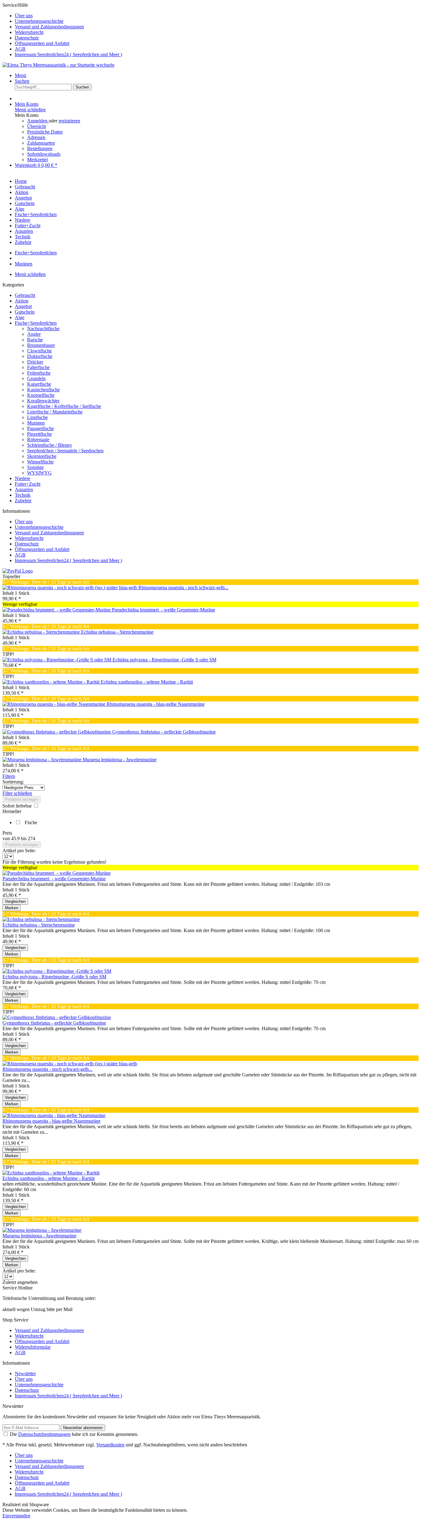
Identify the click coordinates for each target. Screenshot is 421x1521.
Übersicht (36, 126)
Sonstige (35, 467)
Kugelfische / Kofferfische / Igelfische (64, 406)
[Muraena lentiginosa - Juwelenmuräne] (42, 759)
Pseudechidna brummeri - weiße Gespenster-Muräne (163, 609)
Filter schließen (17, 793)
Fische (31, 822)
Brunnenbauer (41, 345)
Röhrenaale (38, 439)
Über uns (24, 15)
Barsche (35, 339)
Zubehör (23, 500)
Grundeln (36, 378)
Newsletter (25, 1373)
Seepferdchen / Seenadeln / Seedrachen (65, 450)
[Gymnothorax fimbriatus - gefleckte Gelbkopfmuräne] (57, 731)
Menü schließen (30, 109)
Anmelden (38, 120)
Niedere (22, 478)
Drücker (35, 361)
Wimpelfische (40, 461)
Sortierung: (13, 781)
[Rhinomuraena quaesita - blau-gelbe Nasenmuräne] (54, 704)
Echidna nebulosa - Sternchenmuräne (117, 632)
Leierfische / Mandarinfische (55, 411)
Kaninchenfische (43, 389)
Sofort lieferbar (17, 805)
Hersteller (11, 811)
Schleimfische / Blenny (49, 445)
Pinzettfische (39, 434)
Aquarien (24, 489)
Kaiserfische (39, 384)
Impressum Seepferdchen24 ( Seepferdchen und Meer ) (68, 54)
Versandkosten (110, 1444)
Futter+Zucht (27, 484)
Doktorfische (39, 356)
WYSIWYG (39, 472)
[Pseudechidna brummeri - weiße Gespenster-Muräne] (57, 609)
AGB (20, 48)
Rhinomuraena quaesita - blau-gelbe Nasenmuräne (156, 704)
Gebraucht (25, 295)
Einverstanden (16, 1515)
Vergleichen (15, 901)
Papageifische (40, 428)
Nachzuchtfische (43, 328)
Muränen (36, 422)
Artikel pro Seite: (19, 850)
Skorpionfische (41, 456)
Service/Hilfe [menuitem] (62, 29)
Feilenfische (39, 373)
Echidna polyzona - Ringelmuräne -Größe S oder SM (164, 659)
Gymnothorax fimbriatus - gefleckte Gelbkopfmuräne (164, 731)
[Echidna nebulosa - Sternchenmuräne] (41, 632)
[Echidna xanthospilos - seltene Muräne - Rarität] (51, 681)
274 (31, 838)
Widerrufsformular (33, 1347)
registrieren (69, 120)
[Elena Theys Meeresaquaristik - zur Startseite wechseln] (58, 65)
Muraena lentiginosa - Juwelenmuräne (120, 759)
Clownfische (39, 350)
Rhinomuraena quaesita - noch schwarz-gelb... (183, 587)
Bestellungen (39, 148)
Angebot (23, 306)
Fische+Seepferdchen (36, 323)
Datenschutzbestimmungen (44, 1434)
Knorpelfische (41, 395)
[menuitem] (217, 15)
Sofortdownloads (43, 154)
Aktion (21, 300)
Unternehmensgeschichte (39, 21)
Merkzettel (37, 159)
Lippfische (37, 417)
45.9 (16, 838)
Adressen (36, 137)
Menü (20, 75)
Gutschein (25, 311)
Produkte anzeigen (21, 799)
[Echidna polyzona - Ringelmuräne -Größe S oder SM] (57, 659)
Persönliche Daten (45, 131)
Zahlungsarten (41, 143)
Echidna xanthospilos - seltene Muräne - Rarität (147, 681)
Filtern (8, 776)
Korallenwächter (43, 400)
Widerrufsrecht (29, 32)
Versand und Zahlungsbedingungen (49, 26)
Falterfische (38, 367)
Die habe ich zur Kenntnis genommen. (74, 1434)
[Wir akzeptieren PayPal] (17, 570)
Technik (23, 495)
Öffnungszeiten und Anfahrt (42, 43)
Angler (34, 334)
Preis (7, 833)
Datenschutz (27, 37)
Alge (19, 317)
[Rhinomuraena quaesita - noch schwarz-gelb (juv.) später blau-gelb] (70, 587)
